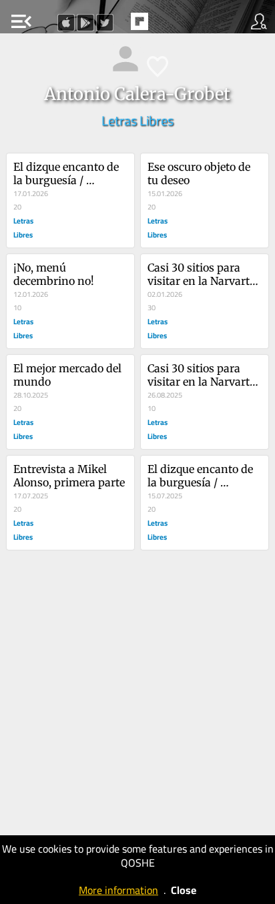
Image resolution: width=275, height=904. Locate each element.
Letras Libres (137, 120)
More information (118, 890)
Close (183, 890)
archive (167, 25)
